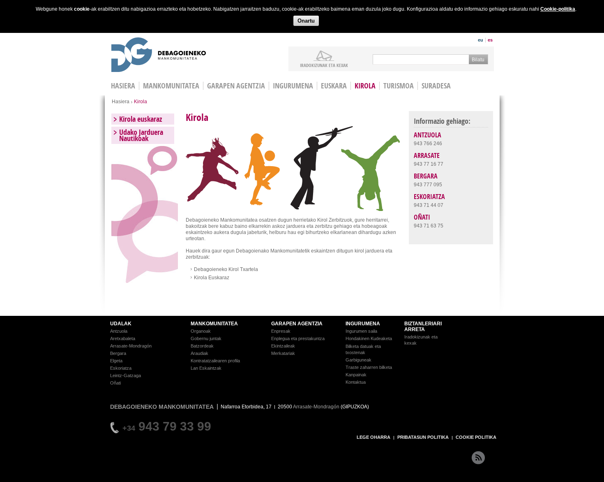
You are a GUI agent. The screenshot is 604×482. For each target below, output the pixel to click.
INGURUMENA (363, 324)
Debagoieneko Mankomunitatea (158, 55)
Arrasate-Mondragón (131, 345)
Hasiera (120, 101)
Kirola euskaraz (140, 119)
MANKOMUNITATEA (214, 324)
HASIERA (123, 86)
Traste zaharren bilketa (369, 367)
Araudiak (199, 353)
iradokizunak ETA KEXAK (324, 65)
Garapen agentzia (236, 86)
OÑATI (422, 217)
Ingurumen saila (361, 331)
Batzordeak (202, 345)
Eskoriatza (120, 368)
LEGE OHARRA (373, 437)
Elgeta (116, 360)
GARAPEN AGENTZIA (297, 324)
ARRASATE (427, 155)
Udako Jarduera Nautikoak (141, 135)
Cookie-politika (557, 9)
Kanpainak (356, 374)
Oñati (115, 382)
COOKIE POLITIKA (476, 437)
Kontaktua (356, 382)
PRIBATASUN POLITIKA (423, 437)
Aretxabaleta (122, 338)
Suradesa (436, 86)
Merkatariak (283, 353)
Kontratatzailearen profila (215, 360)
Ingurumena (293, 86)
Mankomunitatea (171, 86)
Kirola (365, 86)
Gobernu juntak (206, 338)
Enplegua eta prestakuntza (298, 338)
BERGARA (426, 176)
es (490, 39)
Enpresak (280, 331)
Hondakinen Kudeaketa (369, 338)
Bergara (118, 353)
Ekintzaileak (283, 345)
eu (480, 39)
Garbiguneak (358, 359)
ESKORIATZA (429, 196)
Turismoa (398, 86)
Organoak (201, 331)
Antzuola (118, 331)
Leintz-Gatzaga (125, 375)
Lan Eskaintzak (206, 368)
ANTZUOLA (427, 134)
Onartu (306, 21)
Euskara (334, 86)
